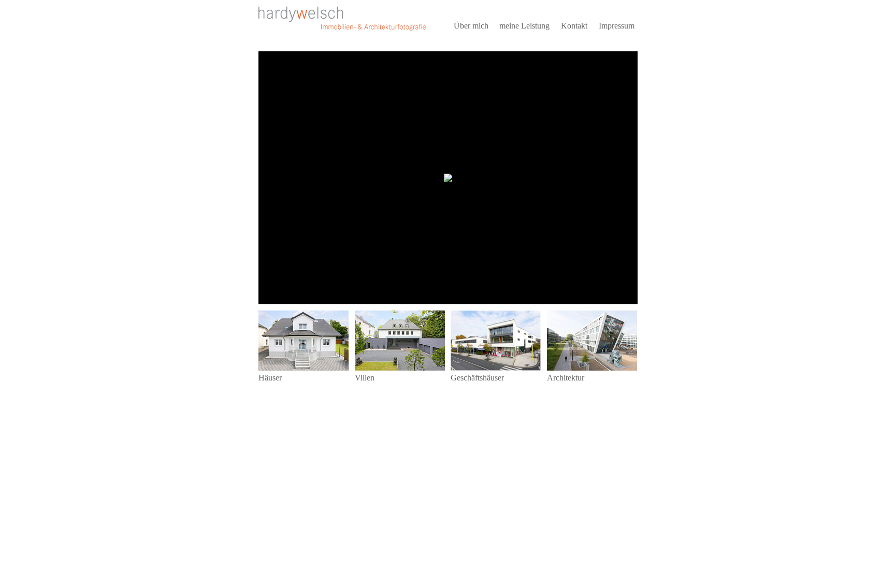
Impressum (616, 25)
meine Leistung (524, 25)
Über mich (471, 25)
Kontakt (574, 25)
